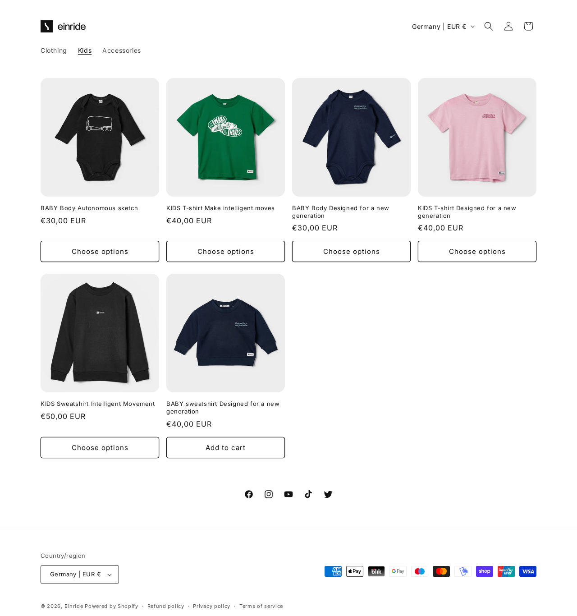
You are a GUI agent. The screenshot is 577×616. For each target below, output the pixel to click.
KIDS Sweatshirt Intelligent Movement (98, 403)
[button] (489, 26)
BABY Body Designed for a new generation (340, 211)
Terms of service (261, 606)
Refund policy (165, 606)
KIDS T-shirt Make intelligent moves (220, 207)
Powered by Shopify (111, 606)
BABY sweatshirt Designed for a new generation (222, 407)
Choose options (100, 251)
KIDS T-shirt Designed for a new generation (467, 211)
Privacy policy (211, 606)
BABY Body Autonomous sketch (89, 207)
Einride (73, 606)
